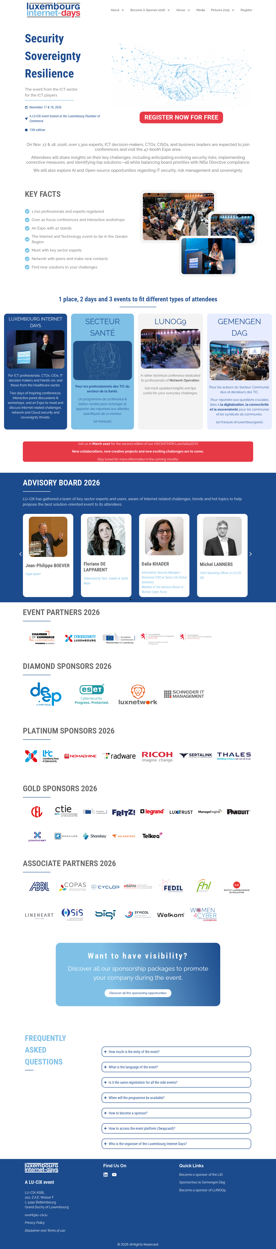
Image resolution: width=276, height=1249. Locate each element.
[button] (20, 554)
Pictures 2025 (220, 10)
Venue (180, 10)
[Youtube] (114, 1174)
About (115, 10)
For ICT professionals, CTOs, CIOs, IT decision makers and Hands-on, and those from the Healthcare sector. (35, 380)
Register (246, 10)
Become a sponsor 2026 (147, 10)
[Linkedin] (105, 1174)
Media (200, 10)
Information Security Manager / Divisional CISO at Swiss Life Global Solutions (164, 577)
